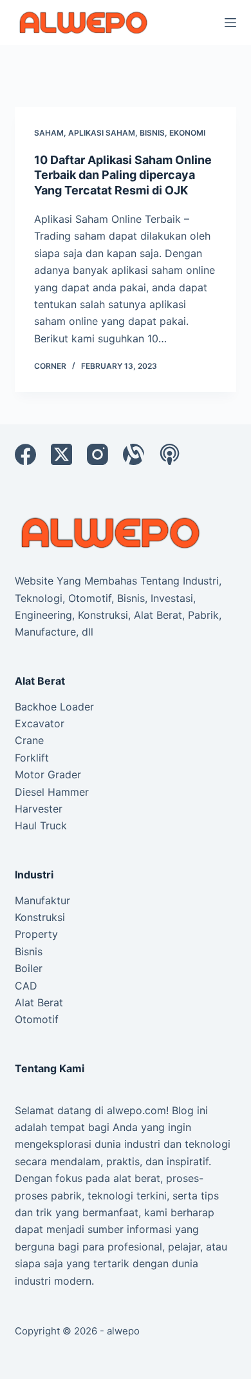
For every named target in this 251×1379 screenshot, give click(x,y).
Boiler (28, 968)
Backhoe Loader (54, 706)
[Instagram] (97, 454)
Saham (49, 133)
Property (36, 934)
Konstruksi (40, 917)
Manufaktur (42, 900)
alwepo (123, 1331)
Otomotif (37, 1019)
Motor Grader (48, 774)
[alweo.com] (111, 531)
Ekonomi (187, 133)
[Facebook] (25, 454)
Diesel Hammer (52, 791)
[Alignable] (133, 454)
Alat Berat (39, 1002)
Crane (29, 740)
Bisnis (152, 133)
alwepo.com (136, 1110)
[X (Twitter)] (61, 454)
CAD (26, 985)
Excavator (39, 723)
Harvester (38, 808)
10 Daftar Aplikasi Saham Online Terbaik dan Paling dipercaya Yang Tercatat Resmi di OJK (123, 175)
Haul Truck (41, 825)
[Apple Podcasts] (169, 454)
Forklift (32, 757)
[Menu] (230, 22)
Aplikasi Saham (101, 133)
